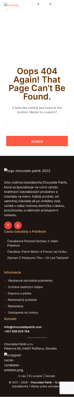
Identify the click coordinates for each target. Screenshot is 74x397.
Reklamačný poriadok (22, 299)
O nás (22, 376)
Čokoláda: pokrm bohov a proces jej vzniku (37, 251)
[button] (35, 4)
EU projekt (35, 376)
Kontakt (50, 376)
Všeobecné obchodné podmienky (30, 280)
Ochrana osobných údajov (25, 287)
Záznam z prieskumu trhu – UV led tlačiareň (37, 258)
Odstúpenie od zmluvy (23, 312)
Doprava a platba (19, 293)
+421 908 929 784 (16, 331)
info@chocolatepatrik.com (23, 327)
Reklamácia (15, 306)
